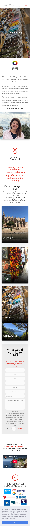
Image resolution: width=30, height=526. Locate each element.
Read (15, 425)
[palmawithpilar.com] (15, 64)
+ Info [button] (13, 518)
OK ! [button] (15, 522)
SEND (20, 429)
